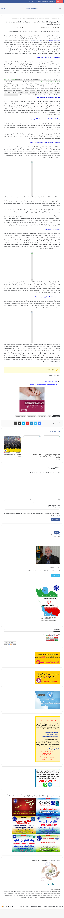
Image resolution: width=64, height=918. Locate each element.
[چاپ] (15, 423)
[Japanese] (51, 638)
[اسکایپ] (23, 423)
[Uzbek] (57, 640)
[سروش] (4, 906)
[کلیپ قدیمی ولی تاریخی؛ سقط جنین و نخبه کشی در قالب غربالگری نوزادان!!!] (51, 444)
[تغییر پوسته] (5, 9)
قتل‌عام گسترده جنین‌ (31, 416)
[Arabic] (47, 636)
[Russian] (49, 640)
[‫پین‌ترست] (27, 423)
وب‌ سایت (29, 499)
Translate (14, 644)
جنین (49, 416)
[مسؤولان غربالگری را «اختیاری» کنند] (12, 444)
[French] (53, 636)
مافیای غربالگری (37, 454)
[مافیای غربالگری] (31, 444)
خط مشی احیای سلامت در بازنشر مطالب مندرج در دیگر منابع (43, 384)
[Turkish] (53, 640)
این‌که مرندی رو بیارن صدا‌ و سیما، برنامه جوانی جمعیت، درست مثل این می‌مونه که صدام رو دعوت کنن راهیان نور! (30, 1)
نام (59, 493)
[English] (51, 636)
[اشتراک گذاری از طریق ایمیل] (19, 423)
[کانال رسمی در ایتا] (2, 906)
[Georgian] (55, 636)
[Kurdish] (55, 638)
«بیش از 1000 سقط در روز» (35, 40)
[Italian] (49, 638)
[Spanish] (51, 640)
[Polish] (47, 640)
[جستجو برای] (2, 9)
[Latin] (57, 638)
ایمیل (59, 499)
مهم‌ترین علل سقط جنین (20, 416)
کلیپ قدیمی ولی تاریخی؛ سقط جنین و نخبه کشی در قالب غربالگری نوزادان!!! (51, 455)
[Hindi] (47, 638)
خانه (58, 18)
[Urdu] (55, 640)
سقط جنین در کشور (42, 416)
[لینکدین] (31, 423)
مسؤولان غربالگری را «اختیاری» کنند (12, 454)
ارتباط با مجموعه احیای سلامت (50, 381)
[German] (57, 636)
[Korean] (53, 638)
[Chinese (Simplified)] (49, 636)
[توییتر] (35, 423)
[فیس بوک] (39, 423)
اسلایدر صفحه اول (53, 18)
